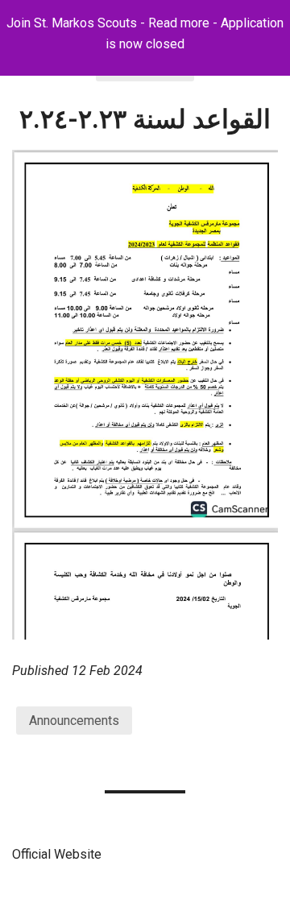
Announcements (74, 720)
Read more (178, 23)
